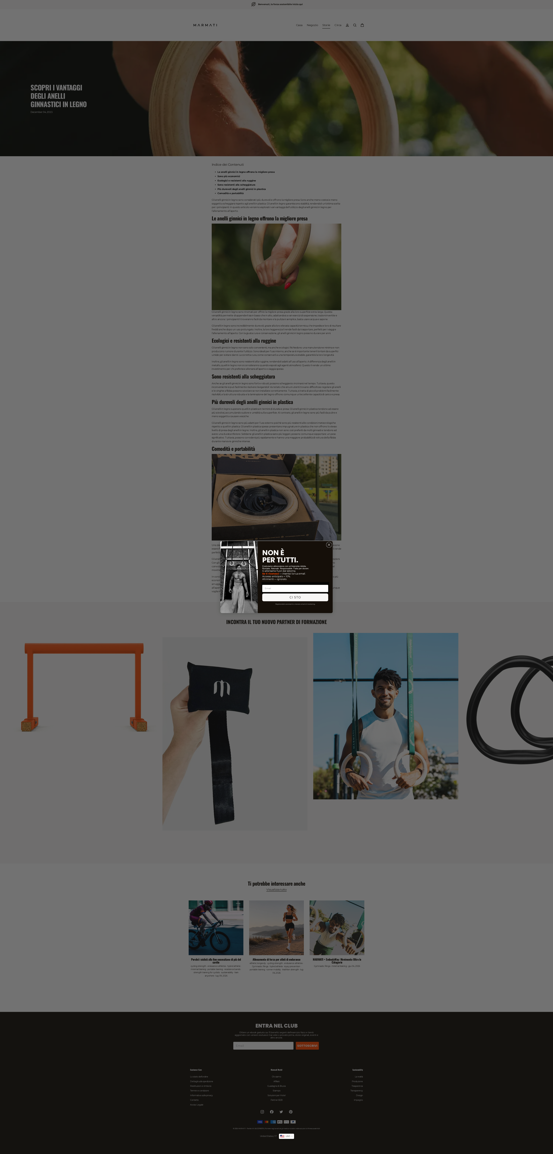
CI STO (295, 597)
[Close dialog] (329, 544)
